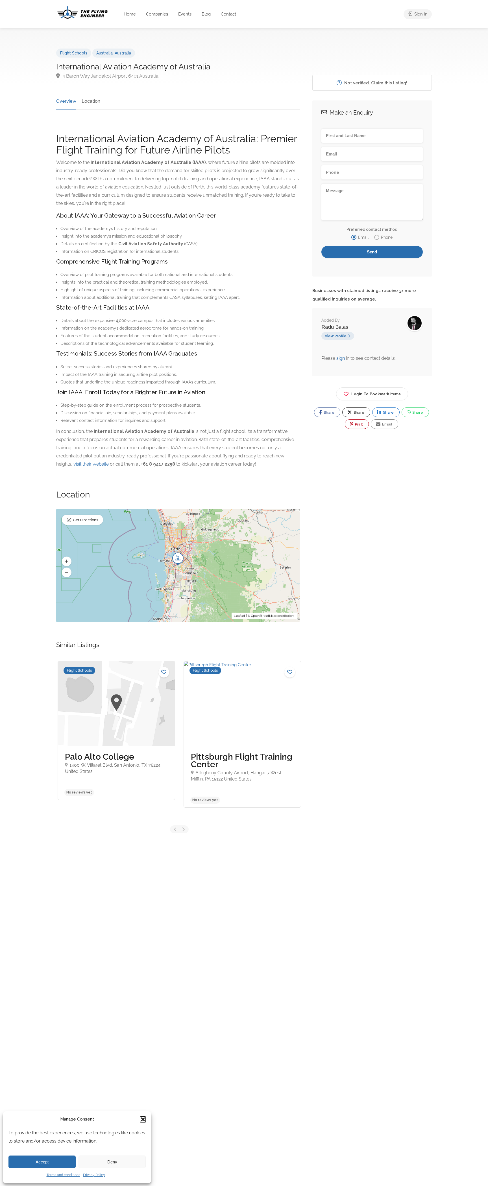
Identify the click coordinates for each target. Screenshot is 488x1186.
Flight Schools (73, 53)
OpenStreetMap (263, 616)
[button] (143, 1119)
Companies (157, 14)
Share (328, 412)
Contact (228, 14)
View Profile (336, 336)
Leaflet (239, 616)
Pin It (358, 424)
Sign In (420, 14)
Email (386, 424)
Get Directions (85, 520)
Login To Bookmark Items (376, 394)
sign (341, 358)
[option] (116, 730)
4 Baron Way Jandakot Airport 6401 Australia (109, 76)
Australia (104, 53)
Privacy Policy (94, 1175)
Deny (112, 1161)
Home (130, 14)
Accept (42, 1161)
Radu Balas (334, 327)
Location (91, 101)
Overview (66, 101)
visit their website (91, 464)
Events (184, 14)
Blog (206, 14)
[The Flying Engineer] (82, 12)
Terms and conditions (63, 1175)
